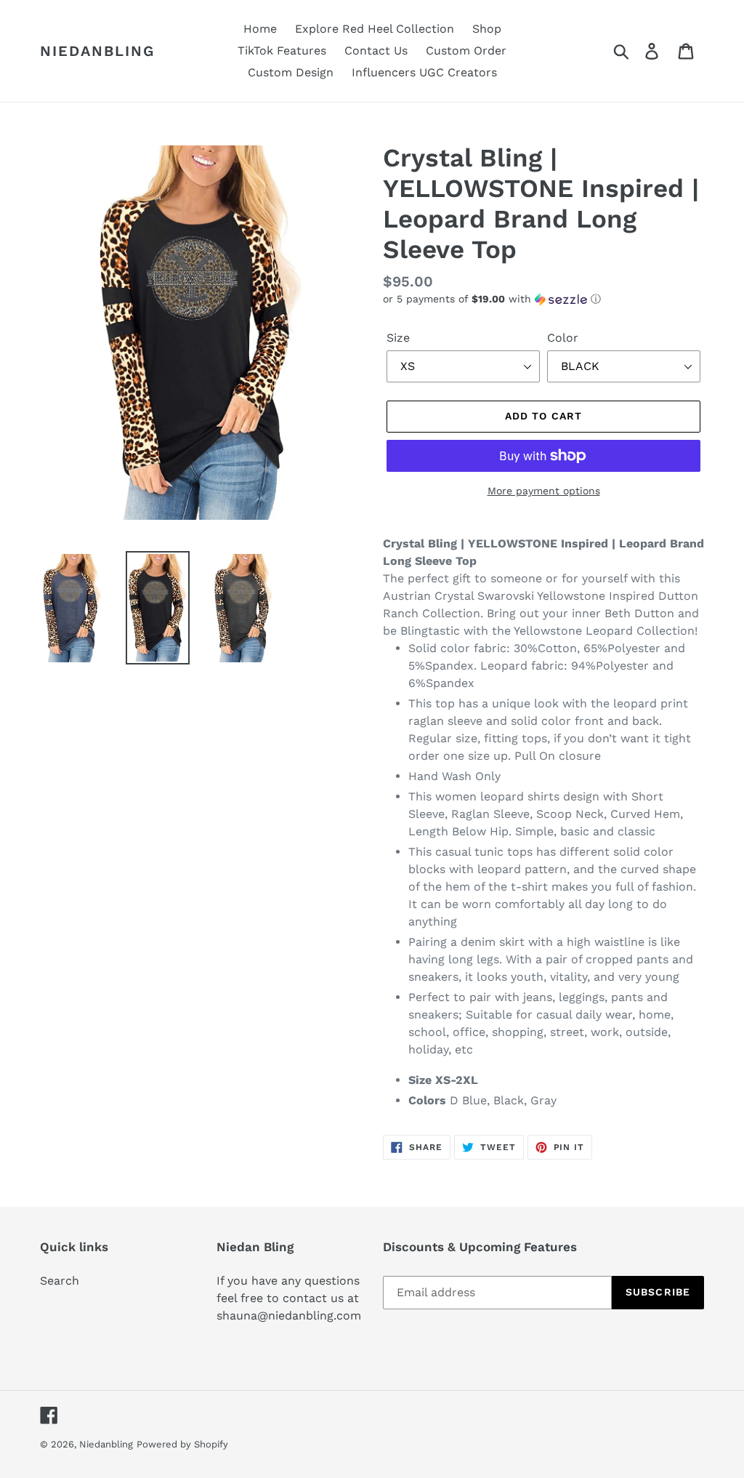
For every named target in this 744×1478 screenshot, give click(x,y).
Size (398, 338)
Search (59, 1281)
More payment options (544, 491)
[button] (543, 299)
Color (562, 338)
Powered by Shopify (182, 1444)
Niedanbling (97, 51)
